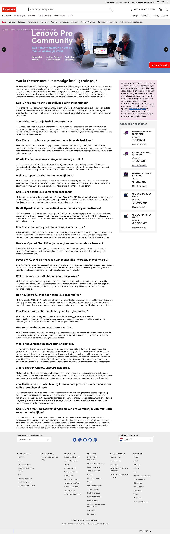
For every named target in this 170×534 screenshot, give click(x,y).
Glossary (12, 30)
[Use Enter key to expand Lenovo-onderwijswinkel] (153, 2)
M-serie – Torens (139, 479)
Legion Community (94, 467)
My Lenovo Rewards (94, 478)
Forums (90, 474)
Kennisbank (91, 514)
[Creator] (169, 15)
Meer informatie (139, 144)
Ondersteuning (115, 461)
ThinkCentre (138, 483)
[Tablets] (58, 22)
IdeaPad (136, 468)
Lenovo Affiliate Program (26, 485)
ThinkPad (137, 464)
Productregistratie (93, 493)
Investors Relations (24, 464)
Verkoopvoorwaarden (95, 524)
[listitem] (138, 137)
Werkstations (68, 476)
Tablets (66, 464)
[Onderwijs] (150, 15)
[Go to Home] (9, 9)
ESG (19, 474)
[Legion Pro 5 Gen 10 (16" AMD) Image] (125, 174)
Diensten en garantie (71, 487)
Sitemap (106, 524)
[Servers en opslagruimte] (118, 22)
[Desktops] (25, 22)
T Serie (136, 457)
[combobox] (69, 9)
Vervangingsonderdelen (72, 494)
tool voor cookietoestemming (77, 524)
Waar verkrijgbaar (93, 489)
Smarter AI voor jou (71, 461)
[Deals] (7, 22)
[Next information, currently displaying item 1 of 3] (166, 49)
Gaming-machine (70, 468)
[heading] (143, 133)
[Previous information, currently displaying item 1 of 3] (4, 49)
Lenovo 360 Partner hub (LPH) (49, 458)
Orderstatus (114, 464)
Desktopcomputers (70, 472)
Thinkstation (138, 498)
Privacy (64, 524)
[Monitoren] (49, 22)
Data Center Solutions (71, 479)
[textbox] (136, 439)
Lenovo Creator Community (92, 458)
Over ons (21, 457)
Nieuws (20, 461)
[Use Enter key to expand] (156, 10)
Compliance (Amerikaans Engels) (26, 469)
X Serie (136, 461)
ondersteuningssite (137, 108)
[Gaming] (159, 15)
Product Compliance (94, 497)
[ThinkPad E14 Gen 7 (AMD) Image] (125, 195)
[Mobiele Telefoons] (96, 22)
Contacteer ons (115, 457)
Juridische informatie (25, 478)
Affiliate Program (93, 500)
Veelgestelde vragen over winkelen (119, 475)
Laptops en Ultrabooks (72, 457)
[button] (158, 2)
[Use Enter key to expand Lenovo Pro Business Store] (128, 2)
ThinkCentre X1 (139, 487)
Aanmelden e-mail (93, 471)
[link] (167, 2)
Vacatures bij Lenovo (25, 482)
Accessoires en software (72, 483)
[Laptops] (16, 22)
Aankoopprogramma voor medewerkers (96, 505)
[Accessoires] (69, 22)
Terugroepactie (69, 490)
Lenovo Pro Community (95, 463)
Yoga (135, 472)
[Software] (79, 22)
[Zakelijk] (138, 15)
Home (4, 30)
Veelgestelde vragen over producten (119, 469)
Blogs (89, 482)
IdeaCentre (137, 490)
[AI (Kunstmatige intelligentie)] (143, 22)
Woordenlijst (91, 510)
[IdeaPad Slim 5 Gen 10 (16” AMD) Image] (125, 133)
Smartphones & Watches (142, 476)
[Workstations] (38, 22)
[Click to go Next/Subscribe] (47, 439)
